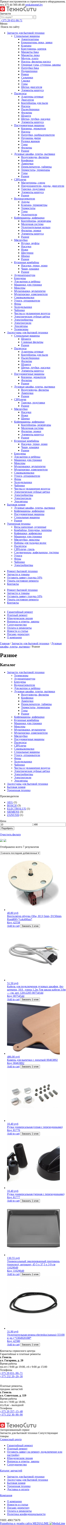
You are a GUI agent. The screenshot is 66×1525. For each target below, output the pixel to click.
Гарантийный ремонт (20, 611)
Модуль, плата (29, 58)
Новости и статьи (17, 631)
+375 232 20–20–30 (11, 1376)
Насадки (26, 246)
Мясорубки (21, 240)
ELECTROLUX (16, 808)
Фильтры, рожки (31, 230)
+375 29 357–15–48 (11, 1411)
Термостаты (28, 208)
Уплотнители (29, 214)
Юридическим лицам (20, 618)
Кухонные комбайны (26, 262)
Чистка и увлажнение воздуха (32, 313)
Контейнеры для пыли (34, 102)
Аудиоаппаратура (24, 275)
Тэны (24, 83)
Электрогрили (22, 322)
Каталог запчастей (11, 1470)
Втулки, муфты (30, 243)
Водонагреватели (24, 198)
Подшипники (29, 71)
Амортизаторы (30, 39)
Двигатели (27, 99)
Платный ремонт (17, 615)
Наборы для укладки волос (30, 542)
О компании (14, 637)
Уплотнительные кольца (35, 227)
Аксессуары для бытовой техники (27, 332)
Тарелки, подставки (33, 189)
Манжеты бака (30, 51)
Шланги (26, 115)
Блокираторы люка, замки (36, 42)
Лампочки (27, 163)
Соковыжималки (24, 297)
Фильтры (26, 112)
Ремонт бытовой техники (22, 571)
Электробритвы (23, 319)
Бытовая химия (16, 504)
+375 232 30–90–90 (11, 1414)
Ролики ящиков (30, 141)
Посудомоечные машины (29, 125)
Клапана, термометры (34, 204)
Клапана (26, 45)
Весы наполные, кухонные (30, 526)
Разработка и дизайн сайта (24, 1523)
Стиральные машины (27, 36)
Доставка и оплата (18, 1489)
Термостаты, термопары (35, 169)
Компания (6, 1495)
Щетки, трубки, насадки (35, 118)
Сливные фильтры (32, 342)
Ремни (25, 74)
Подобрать (7, 828)
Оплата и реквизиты (19, 627)
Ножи (24, 249)
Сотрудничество (17, 624)
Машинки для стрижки (28, 284)
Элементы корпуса (32, 90)
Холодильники (23, 306)
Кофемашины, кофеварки (29, 217)
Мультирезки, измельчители (31, 294)
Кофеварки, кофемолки (28, 533)
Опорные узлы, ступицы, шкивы (41, 64)
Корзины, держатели (33, 128)
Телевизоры (21, 329)
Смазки (25, 80)
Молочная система (32, 224)
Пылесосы (20, 93)
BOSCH (12, 805)
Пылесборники (30, 109)
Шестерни (27, 252)
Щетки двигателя (31, 87)
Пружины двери (31, 138)
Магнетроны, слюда (33, 182)
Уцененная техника (18, 523)
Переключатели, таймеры (36, 166)
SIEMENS (13, 811)
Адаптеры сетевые (32, 96)
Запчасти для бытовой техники (26, 32)
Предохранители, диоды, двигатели (42, 185)
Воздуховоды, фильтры (35, 157)
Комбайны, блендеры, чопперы (33, 530)
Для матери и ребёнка (27, 281)
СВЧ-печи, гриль (24, 549)
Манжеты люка (30, 55)
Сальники (27, 77)
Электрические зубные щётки (32, 316)
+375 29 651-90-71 (11, 20)
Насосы (25, 106)
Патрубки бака (30, 67)
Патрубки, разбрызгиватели (38, 134)
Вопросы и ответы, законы (23, 621)
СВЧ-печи (20, 179)
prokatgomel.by (34, 4)
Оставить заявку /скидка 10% (24, 577)
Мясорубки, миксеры (27, 539)
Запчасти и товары (18, 574)
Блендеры (20, 278)
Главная (5, 643)
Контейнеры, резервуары (36, 220)
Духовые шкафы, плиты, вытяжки (34, 153)
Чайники (19, 310)
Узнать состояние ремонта (23, 580)
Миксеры (19, 287)
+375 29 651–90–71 (11, 1373)
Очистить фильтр (10, 834)
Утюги (18, 555)
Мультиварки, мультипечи (30, 291)
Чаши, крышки (30, 268)
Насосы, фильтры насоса (36, 61)
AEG (10, 802)
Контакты (13, 583)
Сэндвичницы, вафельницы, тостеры (36, 552)
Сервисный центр (11, 1439)
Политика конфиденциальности (26, 1514)
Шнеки (25, 255)
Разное (25, 150)
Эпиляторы (21, 326)
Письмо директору (18, 634)
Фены (17, 303)
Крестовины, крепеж (33, 48)
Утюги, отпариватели (27, 300)
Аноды (25, 201)
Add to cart (13, 925)
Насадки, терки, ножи (34, 265)
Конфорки (27, 160)
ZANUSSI (13, 815)
